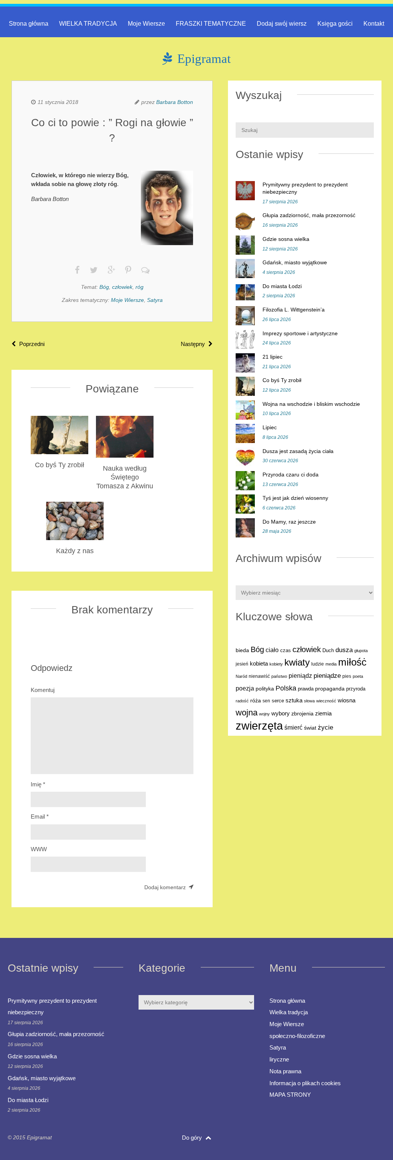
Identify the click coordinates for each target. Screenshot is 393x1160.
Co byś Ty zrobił (282, 380)
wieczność (326, 701)
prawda (306, 689)
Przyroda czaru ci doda (291, 474)
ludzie (317, 664)
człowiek (122, 287)
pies (346, 676)
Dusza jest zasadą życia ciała (298, 451)
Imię (38, 784)
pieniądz (300, 675)
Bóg (104, 287)
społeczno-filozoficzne (297, 1036)
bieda (242, 650)
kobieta (259, 663)
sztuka (294, 700)
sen (266, 701)
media (331, 664)
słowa (309, 701)
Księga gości (335, 23)
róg (139, 287)
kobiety (276, 664)
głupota (361, 650)
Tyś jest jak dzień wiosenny (295, 498)
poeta (358, 676)
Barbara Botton (174, 102)
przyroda (355, 689)
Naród (241, 676)
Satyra (155, 300)
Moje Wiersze (146, 23)
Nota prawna (285, 1071)
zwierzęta (259, 725)
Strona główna (28, 23)
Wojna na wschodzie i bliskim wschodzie (311, 404)
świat (310, 728)
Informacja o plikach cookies (305, 1083)
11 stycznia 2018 (58, 102)
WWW (39, 849)
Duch (328, 650)
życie (325, 727)
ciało (272, 650)
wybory (280, 713)
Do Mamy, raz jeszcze (289, 522)
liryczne (279, 1059)
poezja (245, 688)
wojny (264, 714)
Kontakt (373, 23)
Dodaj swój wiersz (282, 23)
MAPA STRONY (290, 1094)
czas (285, 650)
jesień (242, 664)
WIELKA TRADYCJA (88, 23)
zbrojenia (302, 714)
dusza (344, 650)
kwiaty (297, 662)
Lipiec (270, 427)
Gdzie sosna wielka (286, 239)
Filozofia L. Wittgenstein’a (294, 309)
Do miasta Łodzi (282, 286)
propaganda (330, 688)
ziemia (323, 713)
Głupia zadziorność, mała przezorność (309, 215)
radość (242, 701)
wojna (247, 712)
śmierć (293, 727)
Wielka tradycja (288, 1012)
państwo (279, 676)
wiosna (346, 700)
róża (255, 701)
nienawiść (259, 676)
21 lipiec (272, 357)
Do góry (192, 1137)
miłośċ (352, 662)
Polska (286, 688)
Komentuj (42, 690)
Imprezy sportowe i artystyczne (300, 333)
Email (40, 816)
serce (278, 701)
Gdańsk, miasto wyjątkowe (295, 262)
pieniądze (327, 675)
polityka (265, 689)
